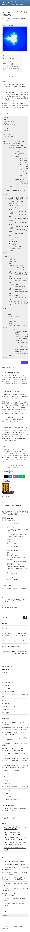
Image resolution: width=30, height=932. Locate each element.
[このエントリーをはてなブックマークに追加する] (19, 476)
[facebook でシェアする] (10, 476)
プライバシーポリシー (7, 926)
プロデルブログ (9, 2)
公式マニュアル (6, 783)
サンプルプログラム (9, 58)
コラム (4, 679)
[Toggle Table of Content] (20, 56)
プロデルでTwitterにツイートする (10, 864)
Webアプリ (5, 669)
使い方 (4, 700)
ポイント (8, 59)
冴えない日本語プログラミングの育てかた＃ (13, 903)
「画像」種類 (9, 94)
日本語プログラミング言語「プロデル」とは (13, 722)
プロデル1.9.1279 (18, 505)
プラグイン (5, 688)
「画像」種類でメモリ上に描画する (13, 68)
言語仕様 (4, 713)
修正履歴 (4, 703)
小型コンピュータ (7, 709)
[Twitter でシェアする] (6, 476)
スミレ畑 (4, 685)
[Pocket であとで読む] (15, 476)
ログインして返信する (12, 579)
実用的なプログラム (7, 706)
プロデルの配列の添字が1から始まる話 (12, 883)
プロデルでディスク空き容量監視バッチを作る (14, 898)
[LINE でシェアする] (23, 476)
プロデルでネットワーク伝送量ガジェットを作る (15, 888)
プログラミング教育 (7, 691)
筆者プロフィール (7, 770)
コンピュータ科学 (7, 682)
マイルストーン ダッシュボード (10, 799)
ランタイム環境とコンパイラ (12, 64)
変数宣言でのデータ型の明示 (12, 66)
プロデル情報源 (6, 790)
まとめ (6, 70)
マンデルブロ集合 (12, 18)
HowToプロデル (6, 666)
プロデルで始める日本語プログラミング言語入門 (15, 695)
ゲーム (4, 675)
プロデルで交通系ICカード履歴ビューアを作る (14, 753)
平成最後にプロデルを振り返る (10, 861)
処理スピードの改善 (9, 63)
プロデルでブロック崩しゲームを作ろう (12, 743)
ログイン (17, 588)
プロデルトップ (6, 780)
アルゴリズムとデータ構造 (9, 505)
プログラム (9, 61)
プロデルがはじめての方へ (9, 796)
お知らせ (4, 672)
